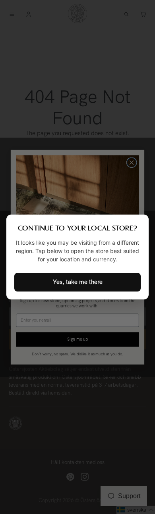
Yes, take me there (78, 282)
